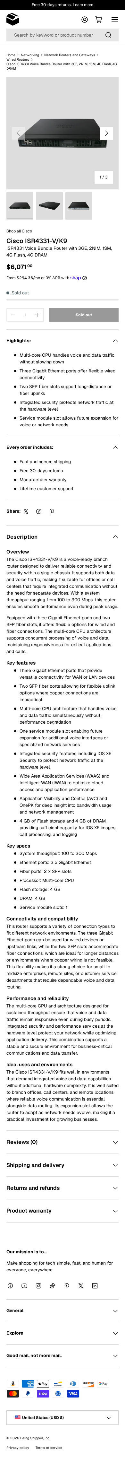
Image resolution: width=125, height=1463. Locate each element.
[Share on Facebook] (38, 511)
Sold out (84, 315)
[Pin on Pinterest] (51, 511)
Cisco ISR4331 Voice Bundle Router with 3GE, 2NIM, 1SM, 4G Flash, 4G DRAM (61, 66)
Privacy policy (17, 1447)
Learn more (83, 4)
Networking (30, 55)
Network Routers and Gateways (69, 55)
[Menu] (115, 20)
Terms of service (49, 1447)
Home (10, 55)
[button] (99, 20)
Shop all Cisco (19, 231)
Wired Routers (17, 59)
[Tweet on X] (26, 511)
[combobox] (62, 35)
